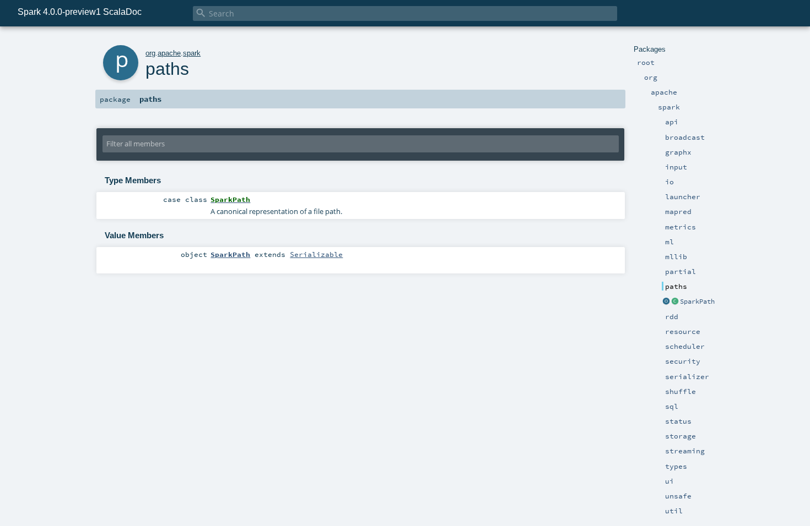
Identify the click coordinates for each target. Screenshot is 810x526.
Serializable (316, 254)
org (150, 53)
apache (169, 53)
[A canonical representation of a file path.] (675, 302)
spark (192, 53)
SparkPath (697, 301)
